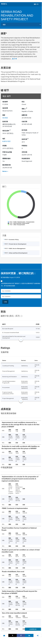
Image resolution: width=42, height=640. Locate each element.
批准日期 (5, 121)
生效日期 (24, 121)
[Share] (21, 635)
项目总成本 (6, 130)
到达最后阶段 (26, 158)
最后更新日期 (6, 165)
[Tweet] (13, 635)
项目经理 (5, 108)
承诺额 (4, 146)
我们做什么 (4, 4)
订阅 (5, 302)
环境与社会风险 (7, 152)
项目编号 (5, 102)
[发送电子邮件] (4, 635)
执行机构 (24, 130)
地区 (3, 138)
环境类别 (24, 146)
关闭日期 (24, 152)
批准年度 (25, 139)
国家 (3, 115)
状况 (23, 102)
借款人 (24, 108)
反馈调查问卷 (32, 629)
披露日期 (24, 115)
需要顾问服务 (6, 158)
